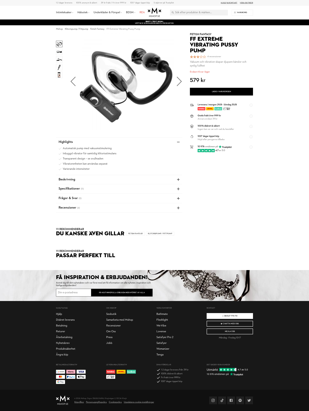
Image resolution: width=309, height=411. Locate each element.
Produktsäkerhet (65, 349)
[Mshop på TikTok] (222, 400)
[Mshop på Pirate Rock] (240, 400)
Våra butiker (246, 3)
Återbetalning (64, 337)
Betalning (61, 325)
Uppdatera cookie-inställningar (139, 402)
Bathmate (162, 314)
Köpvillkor (79, 402)
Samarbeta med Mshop (119, 320)
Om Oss (111, 331)
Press (109, 337)
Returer (60, 331)
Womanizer (162, 349)
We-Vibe (161, 325)
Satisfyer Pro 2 (164, 337)
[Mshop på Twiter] (249, 400)
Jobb (109, 343)
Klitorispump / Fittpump (76, 29)
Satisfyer (161, 343)
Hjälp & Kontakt (229, 3)
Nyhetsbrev (63, 343)
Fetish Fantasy (97, 29)
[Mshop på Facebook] (231, 400)
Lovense (161, 331)
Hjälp (59, 314)
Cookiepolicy (115, 402)
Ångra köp (62, 354)
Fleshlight (162, 320)
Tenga (160, 354)
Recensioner (113, 325)
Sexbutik (111, 314)
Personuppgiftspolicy (96, 402)
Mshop (59, 29)
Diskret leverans (65, 320)
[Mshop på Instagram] (213, 400)
